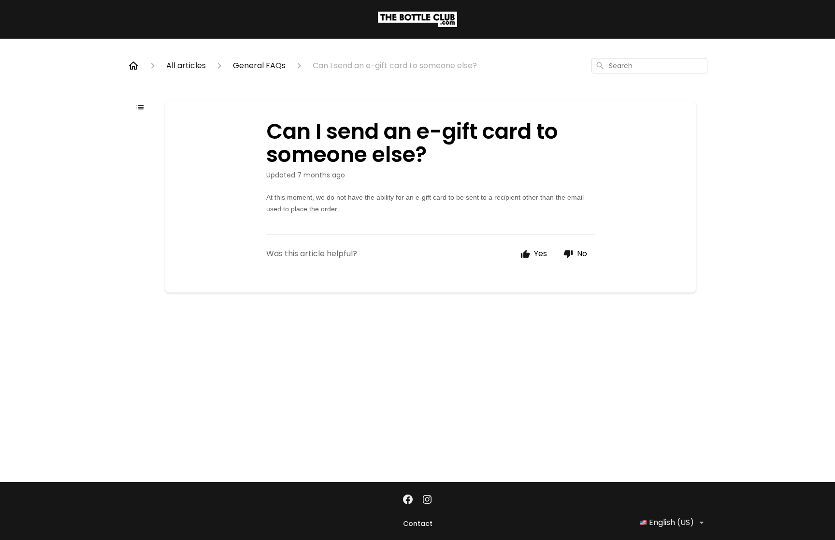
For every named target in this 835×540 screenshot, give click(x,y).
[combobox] (649, 65)
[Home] (133, 66)
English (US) (671, 522)
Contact (417, 523)
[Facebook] (408, 500)
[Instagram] (427, 500)
